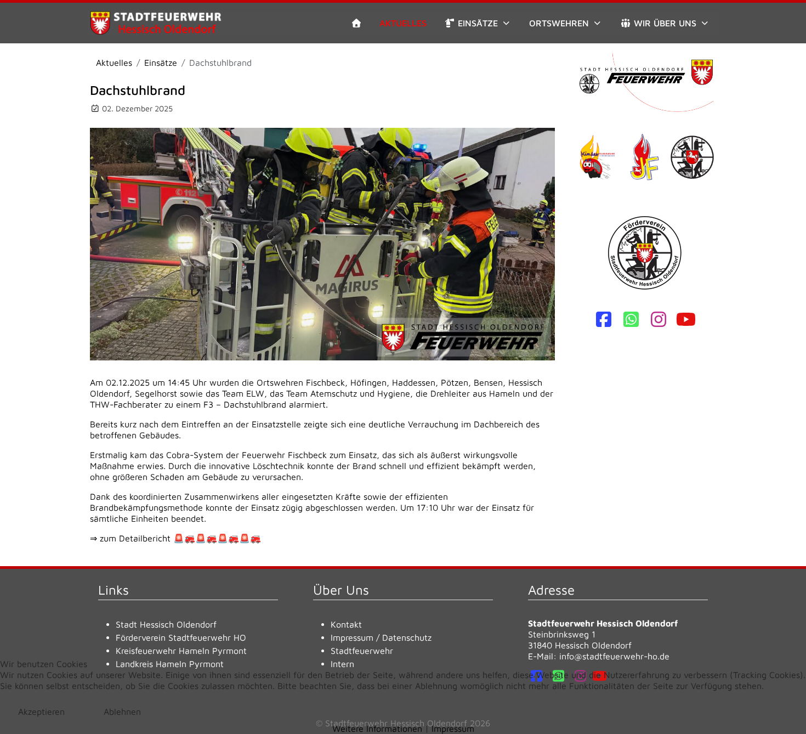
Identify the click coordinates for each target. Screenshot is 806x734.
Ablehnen (122, 711)
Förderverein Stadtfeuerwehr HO (181, 637)
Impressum (352, 637)
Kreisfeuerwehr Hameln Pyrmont (181, 651)
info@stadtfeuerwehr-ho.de (614, 656)
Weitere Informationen (377, 728)
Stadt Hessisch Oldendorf (166, 624)
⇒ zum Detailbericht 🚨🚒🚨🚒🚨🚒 (175, 538)
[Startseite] (356, 23)
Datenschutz (407, 637)
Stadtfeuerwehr (362, 651)
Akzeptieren (41, 711)
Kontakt (346, 624)
